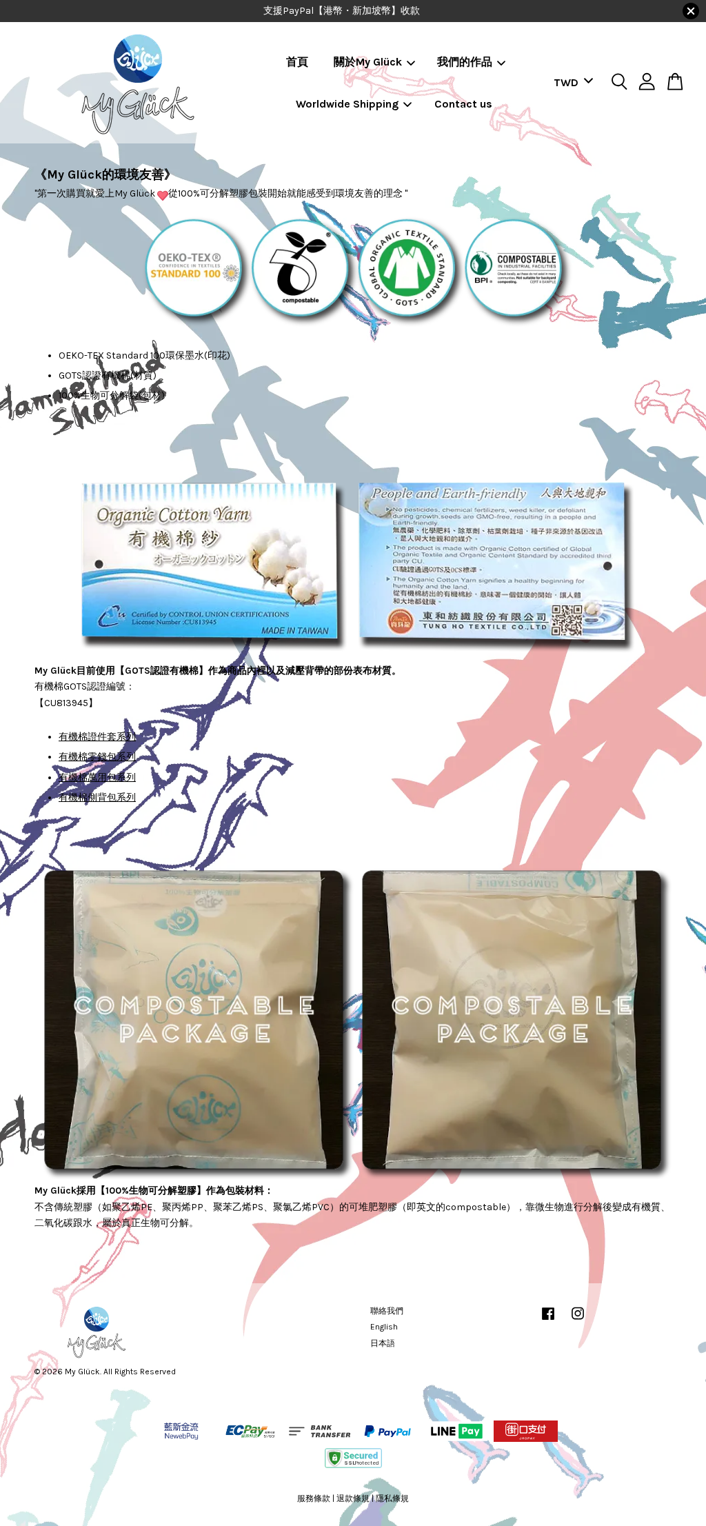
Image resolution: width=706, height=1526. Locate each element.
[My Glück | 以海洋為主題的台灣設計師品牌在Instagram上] (577, 1320)
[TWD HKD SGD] (570, 83)
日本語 (382, 1343)
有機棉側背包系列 (97, 797)
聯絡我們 (386, 1311)
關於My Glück (368, 61)
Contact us (463, 103)
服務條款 (313, 1498)
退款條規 (353, 1498)
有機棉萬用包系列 (97, 777)
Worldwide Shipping (347, 103)
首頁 (297, 61)
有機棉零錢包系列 (97, 757)
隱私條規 (392, 1498)
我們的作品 (464, 61)
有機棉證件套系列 (97, 737)
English (384, 1327)
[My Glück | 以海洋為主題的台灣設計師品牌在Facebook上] (548, 1320)
